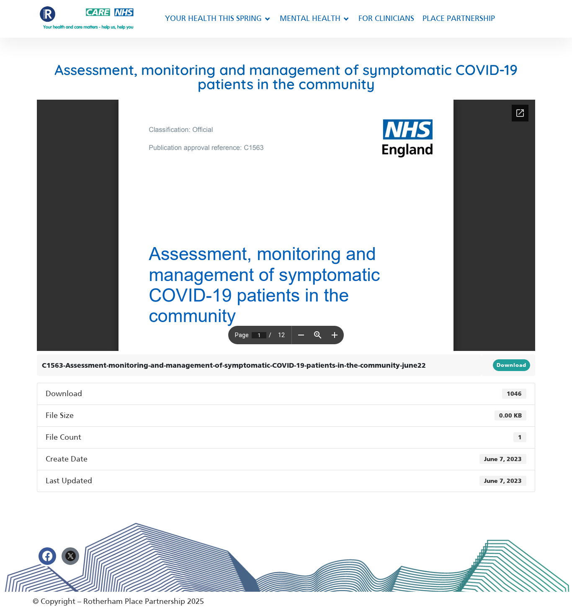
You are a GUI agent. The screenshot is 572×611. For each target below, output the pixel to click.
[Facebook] (47, 556)
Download (511, 365)
